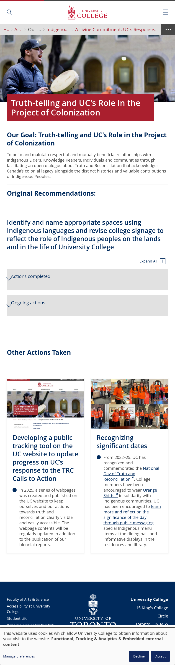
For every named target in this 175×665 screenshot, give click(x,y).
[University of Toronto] (93, 610)
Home (6, 29)
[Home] (87, 12)
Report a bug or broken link (30, 625)
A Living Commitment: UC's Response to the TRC (117, 29)
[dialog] (87, 646)
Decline (139, 656)
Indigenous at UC (58, 29)
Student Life (17, 618)
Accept (160, 656)
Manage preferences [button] (19, 656)
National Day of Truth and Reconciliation (131, 473)
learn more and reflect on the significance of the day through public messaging (132, 514)
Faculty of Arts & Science (28, 599)
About (18, 29)
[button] (87, 279)
